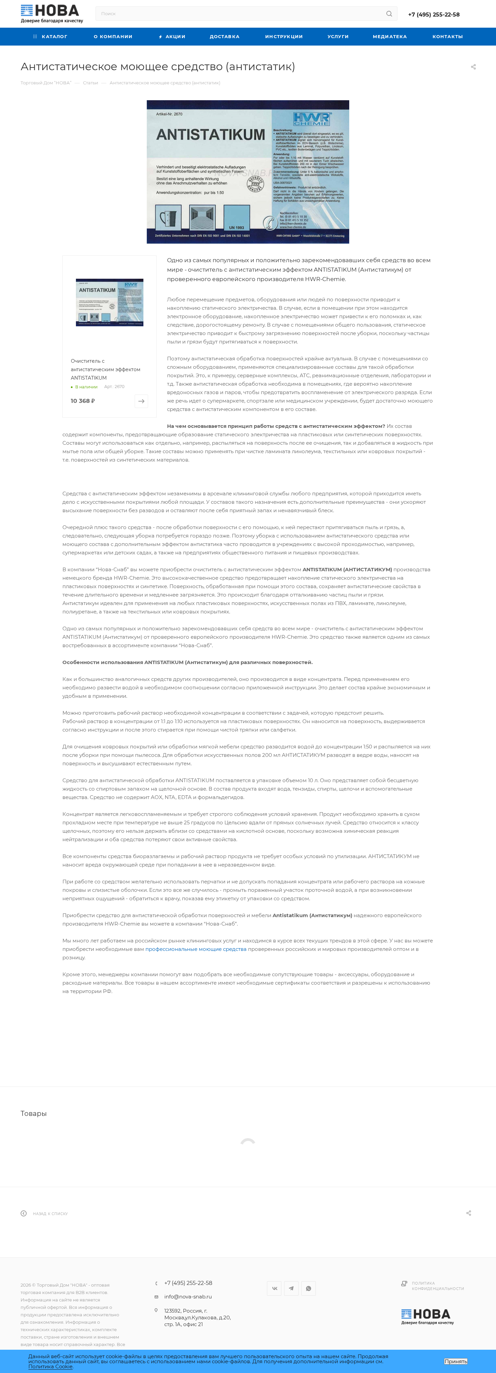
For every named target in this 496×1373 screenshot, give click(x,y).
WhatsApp (308, 1288)
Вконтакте (274, 1288)
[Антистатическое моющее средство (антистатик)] (248, 172)
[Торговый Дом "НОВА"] (428, 1316)
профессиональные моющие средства (196, 949)
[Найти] (389, 13)
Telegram (291, 1288)
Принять (456, 1361)
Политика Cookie (50, 1366)
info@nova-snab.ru (188, 1296)
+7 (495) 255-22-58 (434, 14)
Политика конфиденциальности (438, 1286)
